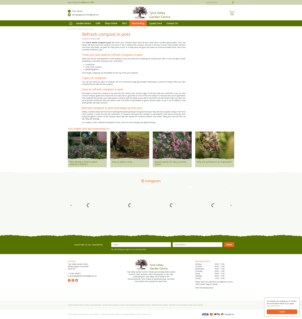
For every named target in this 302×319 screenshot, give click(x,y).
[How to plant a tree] (129, 146)
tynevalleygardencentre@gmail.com (85, 15)
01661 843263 (77, 11)
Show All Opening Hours (204, 288)
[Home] (71, 23)
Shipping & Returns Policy (131, 314)
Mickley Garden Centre (75, 305)
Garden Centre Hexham (195, 305)
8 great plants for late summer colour (170, 163)
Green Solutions (94, 314)
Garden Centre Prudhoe (110, 305)
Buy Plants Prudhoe (144, 305)
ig (72, 280)
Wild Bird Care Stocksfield (178, 305)
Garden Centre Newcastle (92, 305)
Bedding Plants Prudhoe (160, 305)
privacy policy (141, 249)
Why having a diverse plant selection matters (83, 163)
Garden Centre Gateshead (128, 305)
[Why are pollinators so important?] (214, 146)
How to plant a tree (122, 161)
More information (273, 306)
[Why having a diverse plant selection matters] (87, 146)
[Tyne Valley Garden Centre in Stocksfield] (151, 13)
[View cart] (231, 13)
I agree (282, 312)
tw (76, 280)
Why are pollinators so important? (214, 161)
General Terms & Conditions (111, 314)
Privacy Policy (146, 314)
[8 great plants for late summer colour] (172, 146)
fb (69, 280)
